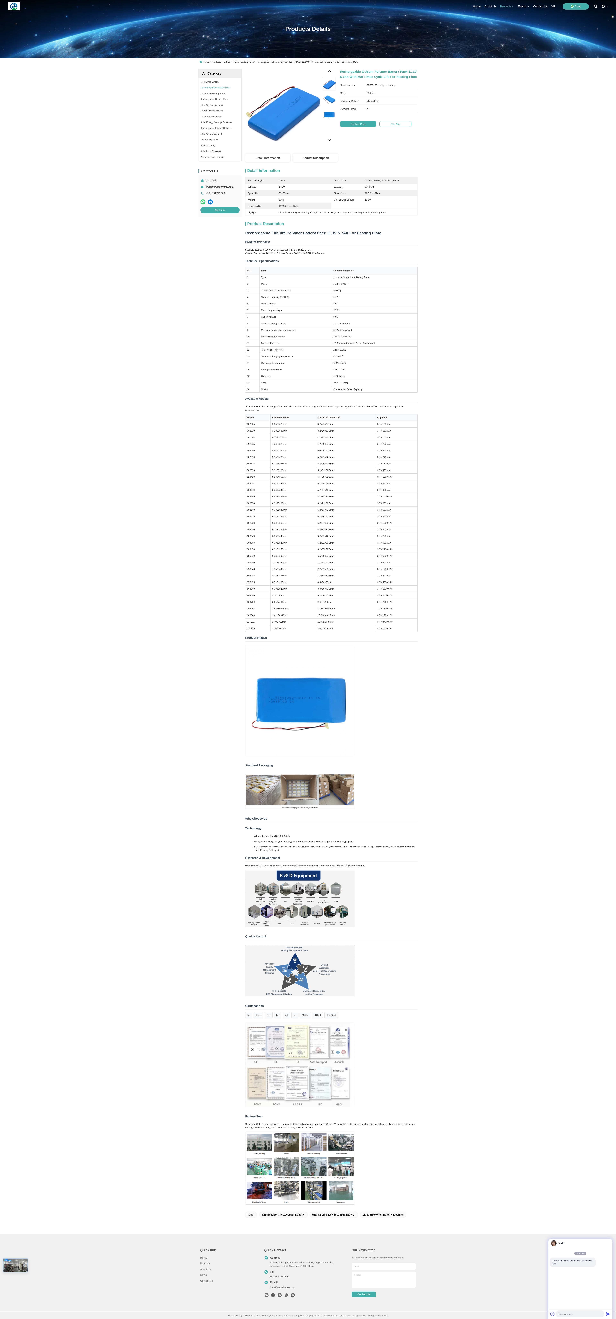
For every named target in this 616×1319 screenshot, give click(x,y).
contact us (540, 6)
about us (490, 6)
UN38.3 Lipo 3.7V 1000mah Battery (333, 1214)
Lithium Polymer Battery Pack (239, 62)
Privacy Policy (235, 1315)
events (522, 6)
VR (553, 6)
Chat (578, 6)
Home (477, 6)
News (203, 1275)
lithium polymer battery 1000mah (383, 1214)
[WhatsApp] (203, 202)
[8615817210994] (286, 1296)
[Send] (608, 1313)
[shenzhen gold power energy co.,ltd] (14, 6)
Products (216, 62)
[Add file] (552, 1313)
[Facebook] (273, 1296)
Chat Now (220, 210)
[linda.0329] (293, 1296)
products (506, 6)
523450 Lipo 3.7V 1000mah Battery (283, 1214)
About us (205, 1269)
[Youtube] (279, 1296)
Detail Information (268, 158)
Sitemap (249, 1315)
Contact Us (206, 1280)
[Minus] (608, 1243)
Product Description (315, 158)
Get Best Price (358, 124)
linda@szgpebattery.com (219, 187)
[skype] (210, 202)
